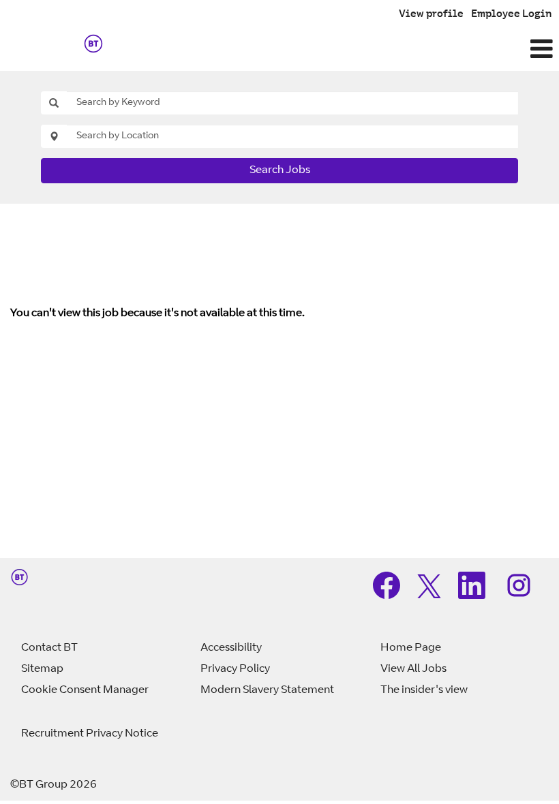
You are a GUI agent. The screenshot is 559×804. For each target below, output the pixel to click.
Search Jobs (280, 170)
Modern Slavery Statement (267, 690)
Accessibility (231, 648)
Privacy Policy (235, 669)
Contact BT (49, 648)
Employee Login (511, 15)
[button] (372, 50)
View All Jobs (413, 669)
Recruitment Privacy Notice (89, 733)
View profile (431, 15)
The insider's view (424, 690)
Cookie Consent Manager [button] (85, 690)
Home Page (410, 648)
